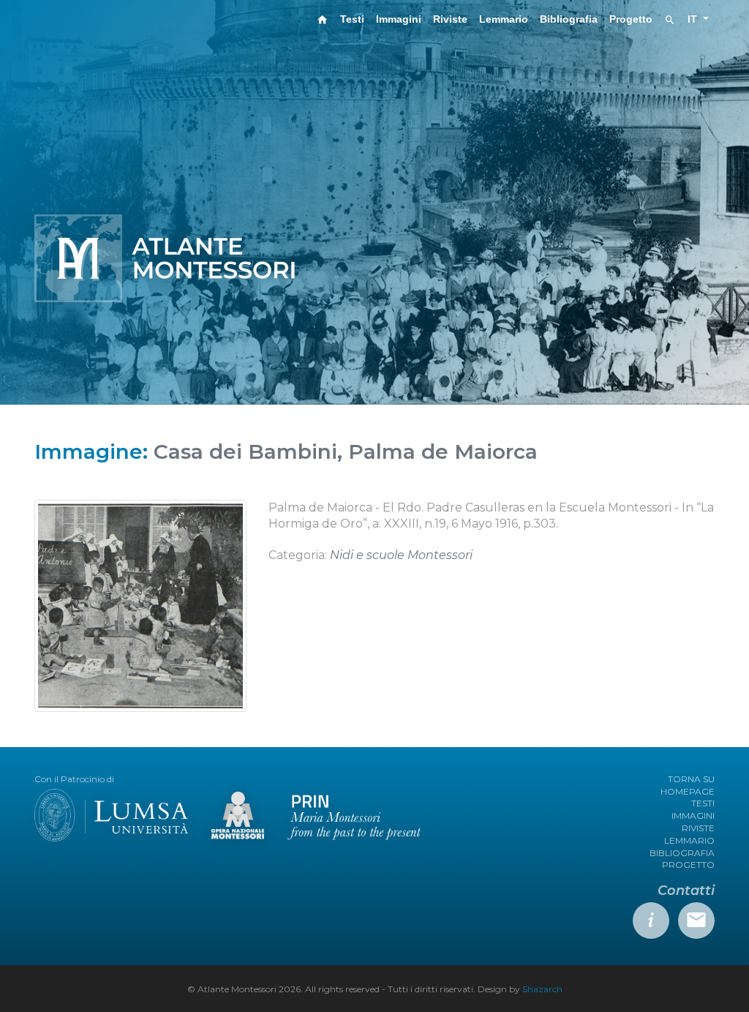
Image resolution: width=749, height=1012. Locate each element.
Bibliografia (569, 19)
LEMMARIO (689, 840)
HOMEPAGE (687, 791)
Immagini (398, 19)
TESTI (703, 803)
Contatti (686, 890)
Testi (352, 19)
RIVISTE (698, 827)
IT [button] (694, 19)
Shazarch (542, 988)
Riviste (450, 19)
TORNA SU (691, 778)
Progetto (630, 19)
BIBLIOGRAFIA (682, 852)
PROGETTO (688, 864)
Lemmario (503, 19)
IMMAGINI (693, 815)
